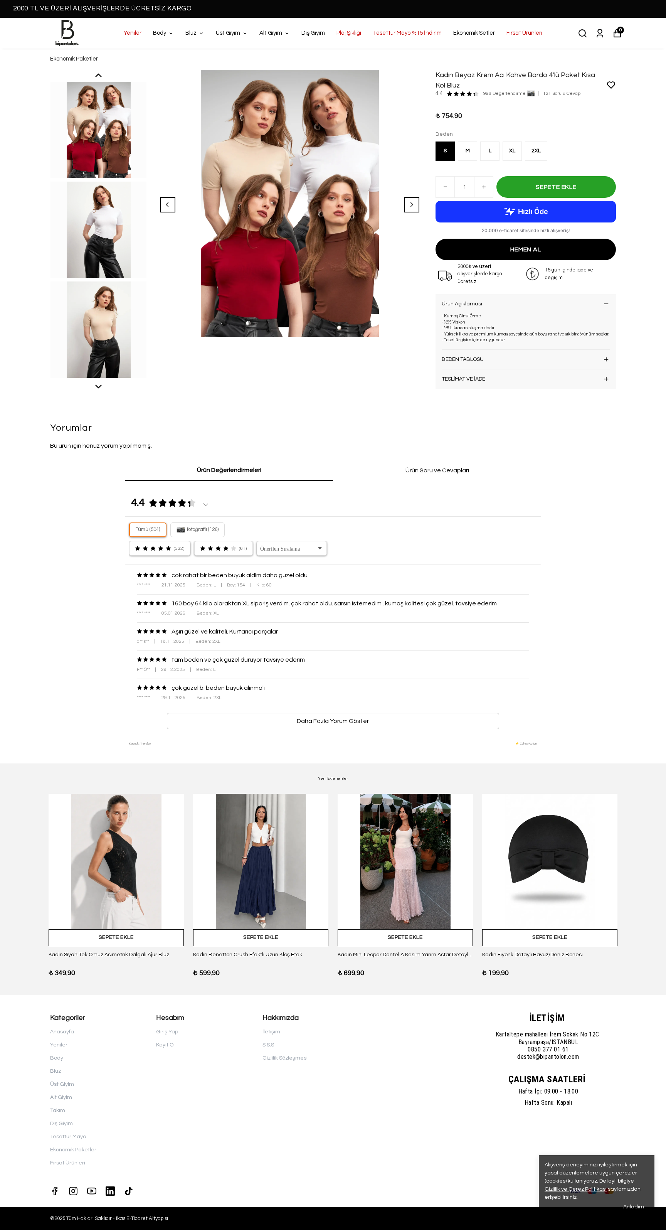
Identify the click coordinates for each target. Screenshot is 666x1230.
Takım (57, 1110)
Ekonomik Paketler (74, 59)
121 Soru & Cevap (561, 93)
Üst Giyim (228, 33)
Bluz (191, 33)
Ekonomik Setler (474, 33)
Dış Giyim (313, 33)
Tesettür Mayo (68, 1136)
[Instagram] (73, 1191)
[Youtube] (91, 1191)
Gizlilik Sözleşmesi (285, 1058)
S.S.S (268, 1045)
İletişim (271, 1032)
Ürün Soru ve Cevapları (437, 470)
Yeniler (132, 33)
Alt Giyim (270, 33)
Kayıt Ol (165, 1045)
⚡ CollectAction (526, 743)
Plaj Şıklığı (348, 33)
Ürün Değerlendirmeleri (229, 470)
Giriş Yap (167, 1032)
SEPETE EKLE (556, 187)
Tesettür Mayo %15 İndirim (407, 33)
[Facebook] (54, 1191)
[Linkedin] (110, 1191)
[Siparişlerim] (600, 33)
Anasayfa (62, 1032)
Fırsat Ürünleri (524, 33)
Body (159, 33)
